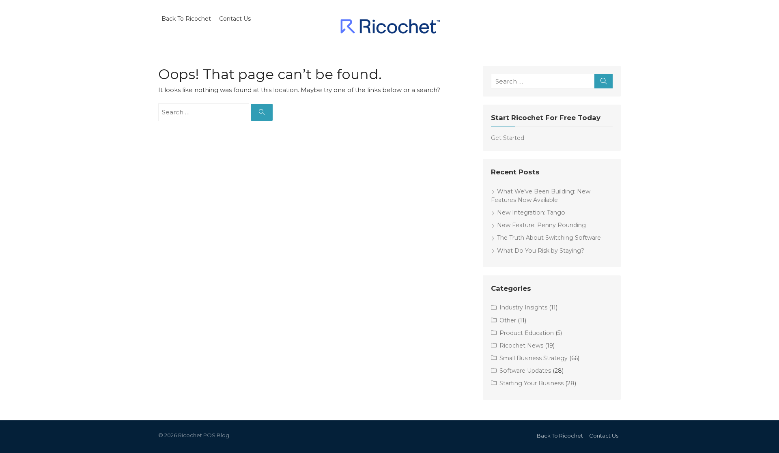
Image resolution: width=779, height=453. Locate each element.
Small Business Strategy (533, 358)
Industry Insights (523, 307)
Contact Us (235, 18)
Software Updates (525, 370)
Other (507, 320)
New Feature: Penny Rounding (541, 225)
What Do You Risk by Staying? (540, 250)
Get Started (507, 138)
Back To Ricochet (186, 18)
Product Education (526, 333)
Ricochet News (521, 345)
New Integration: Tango (531, 212)
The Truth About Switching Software (549, 237)
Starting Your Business (531, 383)
